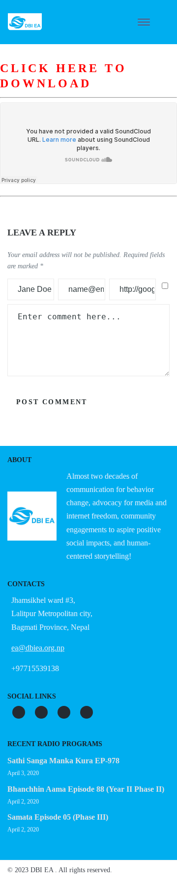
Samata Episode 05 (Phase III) (57, 817)
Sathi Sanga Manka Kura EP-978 (63, 760)
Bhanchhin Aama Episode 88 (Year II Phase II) (85, 789)
